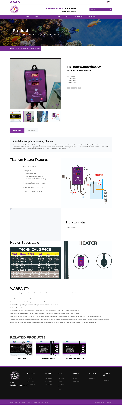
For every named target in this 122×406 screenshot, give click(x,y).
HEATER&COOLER (35, 48)
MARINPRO (48, 384)
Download (91, 378)
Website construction (99, 402)
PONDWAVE (49, 381)
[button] (53, 105)
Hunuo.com (109, 402)
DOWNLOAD (79, 17)
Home (13, 48)
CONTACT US (91, 17)
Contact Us (106, 380)
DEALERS (67, 17)
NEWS (58, 17)
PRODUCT (48, 17)
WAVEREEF (26, 48)
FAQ (59, 390)
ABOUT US (37, 17)
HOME (28, 17)
